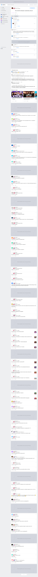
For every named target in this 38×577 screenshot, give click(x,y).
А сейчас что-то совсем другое (21, 71)
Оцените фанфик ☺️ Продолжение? (18, 72)
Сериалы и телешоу (18, 243)
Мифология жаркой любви (18, 223)
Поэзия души (17, 248)
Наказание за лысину (15, 83)
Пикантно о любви (17, 8)
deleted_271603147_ (15, 71)
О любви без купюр (20, 85)
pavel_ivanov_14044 (15, 85)
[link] (17, 96)
